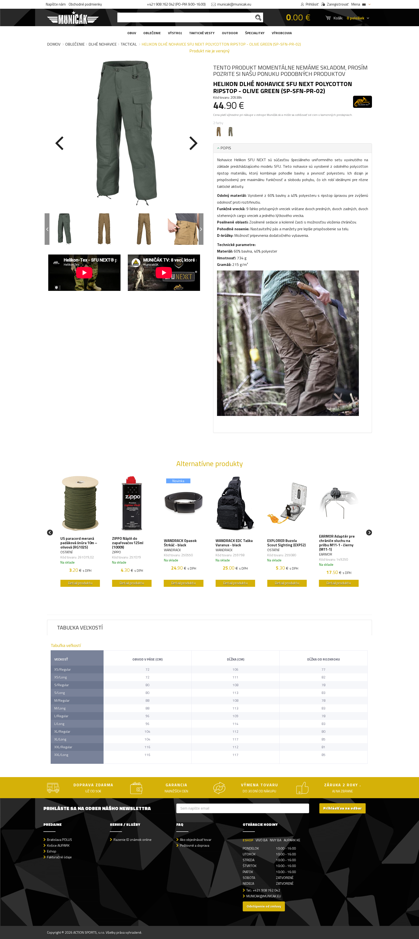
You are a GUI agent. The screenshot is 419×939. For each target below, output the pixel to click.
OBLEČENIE (152, 32)
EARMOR (325, 554)
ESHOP (248, 840)
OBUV (131, 32)
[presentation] (59, 142)
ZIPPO (116, 552)
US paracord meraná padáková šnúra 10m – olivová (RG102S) (78, 542)
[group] (80, 533)
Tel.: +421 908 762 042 (263, 890)
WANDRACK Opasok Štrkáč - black (180, 543)
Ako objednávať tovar (195, 839)
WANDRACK (172, 549)
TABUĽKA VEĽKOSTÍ (80, 627)
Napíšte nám (56, 4)
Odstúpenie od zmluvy (264, 906)
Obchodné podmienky (85, 4)
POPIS (225, 148)
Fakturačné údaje (59, 856)
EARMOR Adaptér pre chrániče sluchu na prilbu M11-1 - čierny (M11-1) (337, 543)
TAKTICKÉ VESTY (202, 32)
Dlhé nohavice (103, 44)
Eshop (51, 851)
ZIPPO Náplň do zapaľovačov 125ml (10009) (127, 542)
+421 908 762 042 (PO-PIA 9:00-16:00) (176, 4)
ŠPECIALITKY (255, 32)
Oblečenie (75, 44)
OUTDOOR (230, 32)
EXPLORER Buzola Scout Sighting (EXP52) (286, 543)
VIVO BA (261, 840)
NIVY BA (275, 840)
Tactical (129, 44)
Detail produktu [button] (80, 583)
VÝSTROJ (175, 32)
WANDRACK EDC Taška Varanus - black (234, 543)
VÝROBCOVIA (282, 32)
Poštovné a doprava (194, 845)
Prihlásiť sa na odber (342, 808)
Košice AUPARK (58, 845)
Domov (53, 44)
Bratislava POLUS (59, 839)
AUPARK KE (292, 840)
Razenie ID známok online (132, 839)
